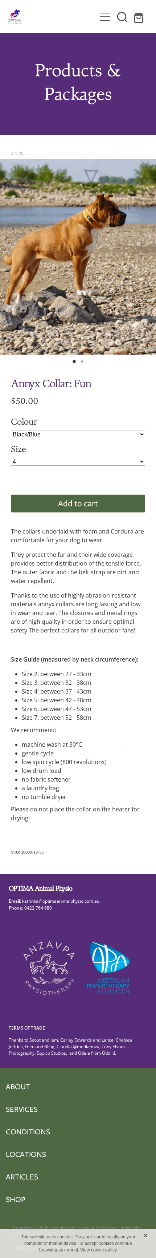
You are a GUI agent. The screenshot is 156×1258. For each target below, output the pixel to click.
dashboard (63, 1228)
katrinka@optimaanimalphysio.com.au (62, 901)
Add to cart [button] (78, 503)
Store (17, 153)
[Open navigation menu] (105, 16)
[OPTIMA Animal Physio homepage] (52, 16)
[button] (122, 16)
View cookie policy (98, 1250)
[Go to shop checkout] (139, 16)
